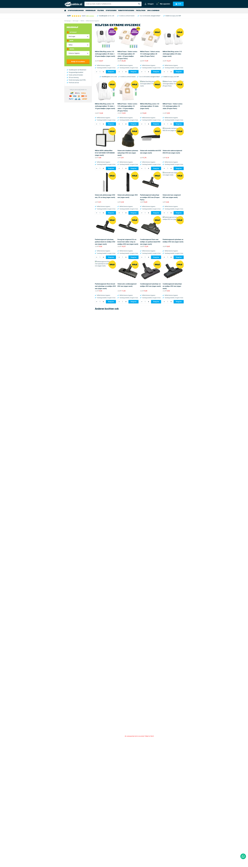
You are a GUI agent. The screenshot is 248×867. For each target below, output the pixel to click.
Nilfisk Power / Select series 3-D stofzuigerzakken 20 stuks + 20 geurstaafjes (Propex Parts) (127, 55)
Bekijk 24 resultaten (78, 61)
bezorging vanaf (173, 15)
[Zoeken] (139, 4)
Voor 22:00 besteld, (150, 15)
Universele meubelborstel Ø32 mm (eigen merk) (150, 152)
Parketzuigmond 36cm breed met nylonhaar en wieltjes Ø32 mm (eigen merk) (105, 286)
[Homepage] (65, 10)
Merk (70, 40)
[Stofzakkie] (73, 3)
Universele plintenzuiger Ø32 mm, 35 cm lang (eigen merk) (105, 196)
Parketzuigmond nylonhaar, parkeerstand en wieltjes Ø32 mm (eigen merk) (105, 242)
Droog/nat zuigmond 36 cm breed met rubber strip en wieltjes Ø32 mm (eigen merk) (128, 242)
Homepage (67, 21)
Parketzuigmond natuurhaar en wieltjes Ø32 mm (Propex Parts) (150, 197)
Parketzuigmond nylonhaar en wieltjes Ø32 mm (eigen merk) (173, 241)
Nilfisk (82, 21)
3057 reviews (90, 16)
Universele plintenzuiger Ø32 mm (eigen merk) (128, 196)
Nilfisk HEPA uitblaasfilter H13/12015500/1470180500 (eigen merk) (105, 153)
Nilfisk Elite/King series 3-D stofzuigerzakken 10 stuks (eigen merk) (149, 106)
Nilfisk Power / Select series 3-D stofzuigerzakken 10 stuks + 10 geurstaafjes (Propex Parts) (127, 107)
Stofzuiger (75, 21)
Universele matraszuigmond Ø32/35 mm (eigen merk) (172, 152)
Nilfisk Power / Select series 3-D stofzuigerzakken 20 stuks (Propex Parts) (150, 54)
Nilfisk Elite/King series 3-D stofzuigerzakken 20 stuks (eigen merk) (172, 54)
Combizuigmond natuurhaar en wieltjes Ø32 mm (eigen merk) (172, 286)
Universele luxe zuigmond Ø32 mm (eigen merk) (172, 196)
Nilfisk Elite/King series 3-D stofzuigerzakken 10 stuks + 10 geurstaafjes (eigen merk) (105, 106)
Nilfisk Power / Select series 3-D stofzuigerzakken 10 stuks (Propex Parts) (172, 106)
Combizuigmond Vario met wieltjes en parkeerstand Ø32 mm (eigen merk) (150, 242)
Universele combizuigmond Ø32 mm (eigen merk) (127, 285)
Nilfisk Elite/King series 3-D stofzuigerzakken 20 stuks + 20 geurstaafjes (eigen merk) (105, 54)
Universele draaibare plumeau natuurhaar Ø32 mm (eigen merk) (128, 153)
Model (70, 49)
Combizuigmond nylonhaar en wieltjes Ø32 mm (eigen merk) (150, 285)
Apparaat (72, 32)
